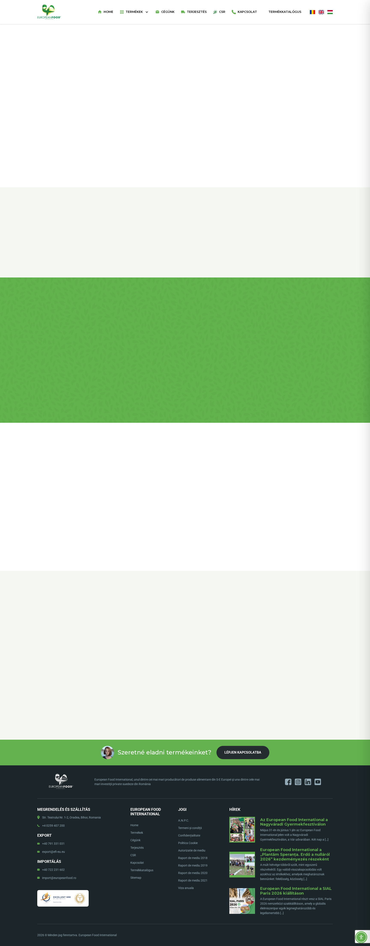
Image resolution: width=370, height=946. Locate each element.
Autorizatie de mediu (191, 850)
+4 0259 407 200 (53, 825)
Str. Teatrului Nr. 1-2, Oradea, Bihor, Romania (71, 817)
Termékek (134, 12)
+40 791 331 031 (53, 843)
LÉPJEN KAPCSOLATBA (259, 97)
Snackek (201, 55)
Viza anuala (186, 888)
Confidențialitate (189, 835)
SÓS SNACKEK (216, 55)
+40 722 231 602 (53, 869)
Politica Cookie (188, 843)
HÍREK (234, 809)
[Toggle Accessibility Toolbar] (361, 937)
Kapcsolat (247, 12)
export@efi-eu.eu (53, 851)
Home (108, 12)
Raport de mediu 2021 (192, 880)
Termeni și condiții (190, 828)
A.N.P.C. (183, 820)
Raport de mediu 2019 (192, 865)
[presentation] (37, 635)
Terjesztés (197, 12)
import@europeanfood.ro (59, 878)
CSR (222, 12)
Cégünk (168, 12)
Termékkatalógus (285, 12)
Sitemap (135, 877)
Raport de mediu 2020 (192, 873)
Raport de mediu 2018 (192, 858)
